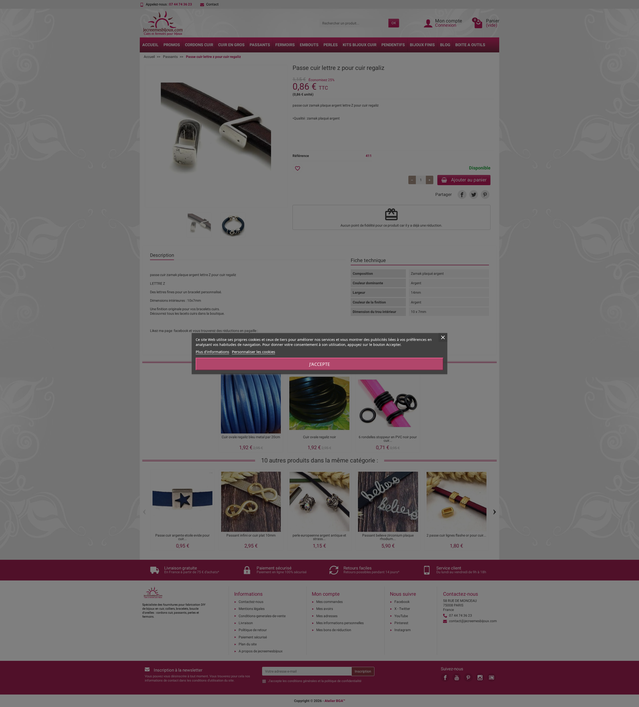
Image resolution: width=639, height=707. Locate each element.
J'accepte (319, 364)
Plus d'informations (212, 351)
